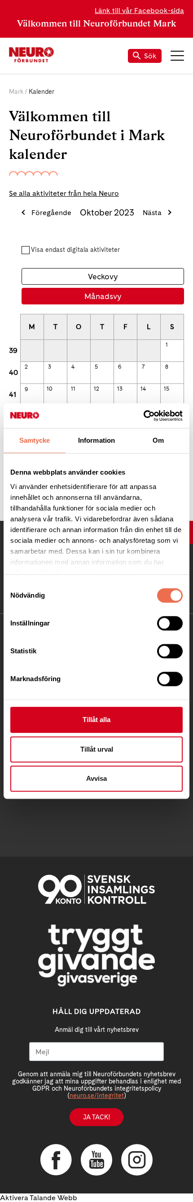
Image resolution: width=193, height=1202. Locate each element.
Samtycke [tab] (34, 440)
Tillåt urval (96, 749)
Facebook (56, 1160)
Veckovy (103, 276)
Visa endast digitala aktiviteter (75, 249)
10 (50, 389)
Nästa (152, 212)
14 (143, 389)
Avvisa (96, 778)
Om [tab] (158, 440)
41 (12, 394)
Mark (16, 91)
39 (13, 350)
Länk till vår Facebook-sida (139, 10)
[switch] (170, 623)
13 (120, 389)
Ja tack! (96, 1117)
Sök (150, 56)
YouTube (96, 1160)
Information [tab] (96, 440)
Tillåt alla (96, 719)
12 (96, 389)
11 (73, 389)
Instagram (137, 1160)
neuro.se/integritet (97, 1095)
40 (13, 372)
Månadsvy (102, 296)
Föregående (51, 212)
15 (166, 389)
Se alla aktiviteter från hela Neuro (64, 193)
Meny (177, 56)
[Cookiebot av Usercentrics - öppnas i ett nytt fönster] (143, 416)
